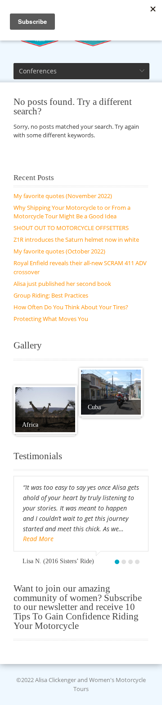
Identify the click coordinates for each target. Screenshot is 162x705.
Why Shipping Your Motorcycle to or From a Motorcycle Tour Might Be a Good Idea (72, 212)
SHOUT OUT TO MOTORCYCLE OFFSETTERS (71, 228)
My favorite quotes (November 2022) (63, 196)
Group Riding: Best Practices (51, 295)
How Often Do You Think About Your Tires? (71, 307)
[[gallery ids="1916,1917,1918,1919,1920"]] (45, 409)
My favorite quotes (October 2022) (59, 251)
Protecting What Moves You (51, 319)
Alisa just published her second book (62, 284)
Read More (38, 538)
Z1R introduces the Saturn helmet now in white (76, 239)
